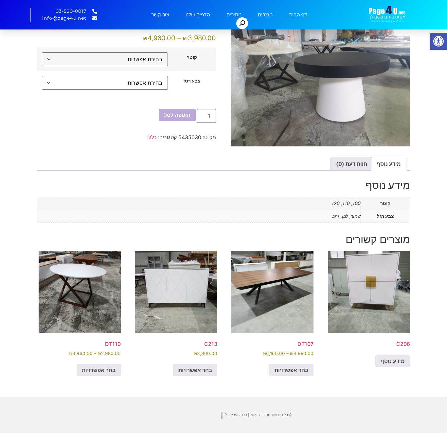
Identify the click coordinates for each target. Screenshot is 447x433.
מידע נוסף (393, 361)
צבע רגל (192, 81)
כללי (151, 137)
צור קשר (160, 15)
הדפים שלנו (198, 15)
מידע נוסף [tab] (389, 163)
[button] (438, 41)
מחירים (233, 15)
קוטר (192, 57)
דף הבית (298, 15)
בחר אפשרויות (291, 370)
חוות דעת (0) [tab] (351, 163)
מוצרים (265, 15)
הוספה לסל (177, 115)
